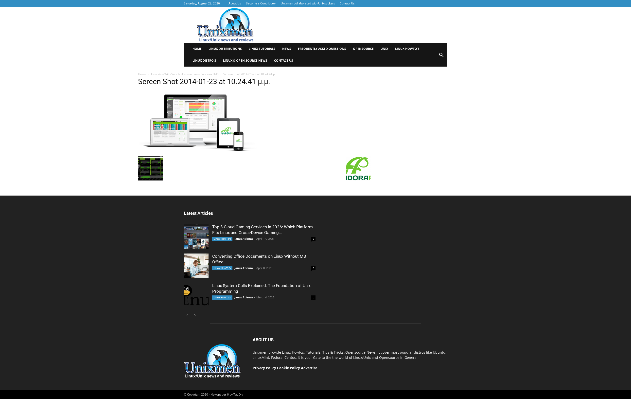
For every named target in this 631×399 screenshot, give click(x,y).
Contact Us (347, 3)
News (286, 49)
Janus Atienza (243, 238)
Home (197, 49)
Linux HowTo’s (407, 49)
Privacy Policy (264, 367)
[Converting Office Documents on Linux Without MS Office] (196, 266)
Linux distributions (225, 49)
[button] (441, 56)
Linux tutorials (262, 49)
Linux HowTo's (222, 238)
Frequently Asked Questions (322, 49)
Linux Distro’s (204, 60)
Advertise (309, 367)
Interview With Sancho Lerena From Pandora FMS (185, 74)
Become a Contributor (261, 3)
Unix (384, 49)
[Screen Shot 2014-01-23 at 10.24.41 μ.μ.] (200, 152)
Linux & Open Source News (245, 60)
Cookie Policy (289, 367)
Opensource (363, 49)
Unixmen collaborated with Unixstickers (308, 3)
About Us (234, 3)
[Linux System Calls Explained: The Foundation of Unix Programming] (196, 295)
